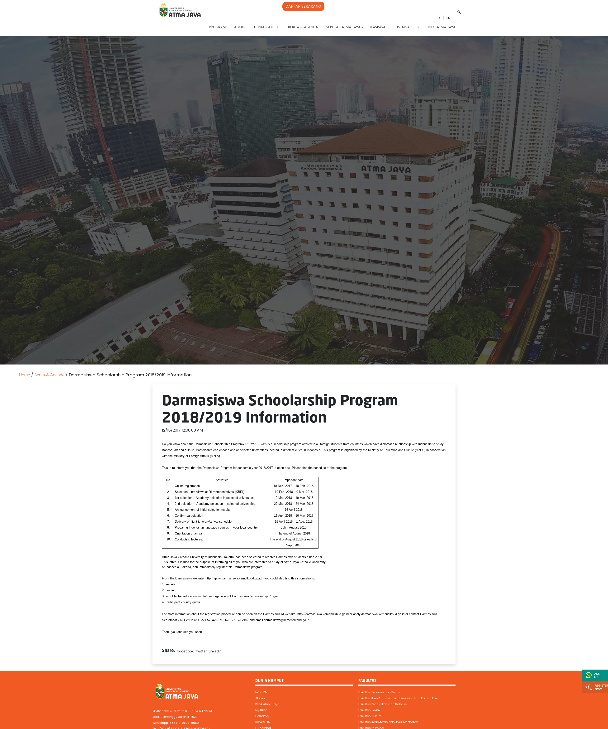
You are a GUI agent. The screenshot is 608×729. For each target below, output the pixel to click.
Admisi (240, 27)
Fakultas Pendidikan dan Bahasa (382, 704)
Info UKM (261, 692)
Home (24, 375)
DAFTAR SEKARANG (303, 6)
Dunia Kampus (267, 27)
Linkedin (215, 651)
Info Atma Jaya (442, 27)
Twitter (201, 651)
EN (448, 17)
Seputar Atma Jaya (343, 27)
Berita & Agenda (303, 27)
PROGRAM (217, 27)
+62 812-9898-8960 (184, 723)
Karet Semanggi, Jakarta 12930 (175, 717)
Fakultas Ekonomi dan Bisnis (379, 692)
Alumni (260, 698)
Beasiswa (377, 27)
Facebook (185, 651)
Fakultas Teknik (369, 710)
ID (438, 17)
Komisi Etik (262, 722)
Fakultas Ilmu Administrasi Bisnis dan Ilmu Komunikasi (398, 698)
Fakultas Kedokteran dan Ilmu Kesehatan (388, 722)
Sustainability (407, 27)
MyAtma (261, 710)
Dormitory (262, 716)
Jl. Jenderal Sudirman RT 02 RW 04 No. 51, (182, 711)
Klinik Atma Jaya (267, 704)
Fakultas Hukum (370, 716)
